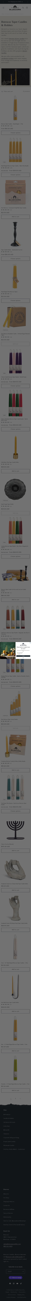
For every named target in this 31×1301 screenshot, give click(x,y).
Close (23, 657)
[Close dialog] (30, 642)
